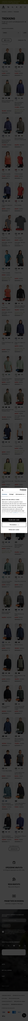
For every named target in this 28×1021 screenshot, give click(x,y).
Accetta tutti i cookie (14, 519)
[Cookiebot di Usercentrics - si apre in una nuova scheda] (20, 490)
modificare (15, 512)
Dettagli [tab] (11, 494)
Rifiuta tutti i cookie (14, 529)
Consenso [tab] (4, 494)
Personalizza (13, 524)
